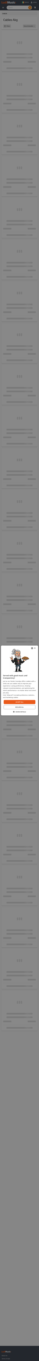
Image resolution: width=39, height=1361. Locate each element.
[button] (19, 712)
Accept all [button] (19, 702)
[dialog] (19, 680)
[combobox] (32, 648)
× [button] (35, 648)
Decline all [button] (19, 707)
